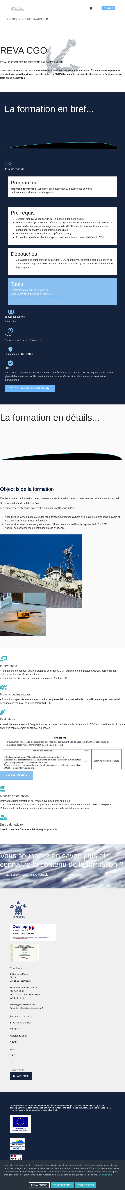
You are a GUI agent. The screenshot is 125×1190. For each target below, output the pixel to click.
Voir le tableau (16, 774)
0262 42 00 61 (17, 991)
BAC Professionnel (20, 1022)
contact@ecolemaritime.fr (22, 1004)
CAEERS (15, 1029)
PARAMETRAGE (39, 1185)
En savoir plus (105, 1174)
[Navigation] (91, 8)
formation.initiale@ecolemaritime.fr (26, 1008)
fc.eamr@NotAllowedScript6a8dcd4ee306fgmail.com (39, 297)
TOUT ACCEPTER (62, 1185)
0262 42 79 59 (17, 998)
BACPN (14, 1042)
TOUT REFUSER (85, 1185)
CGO (12, 1049)
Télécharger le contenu (28, 388)
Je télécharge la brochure (25, 874)
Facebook (22, 1076)
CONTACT (108, 8)
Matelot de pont (18, 1035)
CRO (12, 1055)
